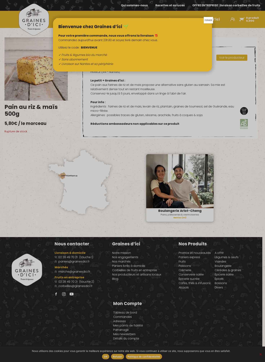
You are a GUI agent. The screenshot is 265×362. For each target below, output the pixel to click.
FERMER (208, 20)
